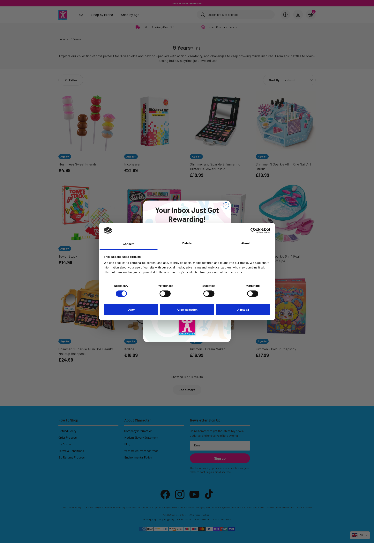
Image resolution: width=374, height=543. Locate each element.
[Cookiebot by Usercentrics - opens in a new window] (253, 230)
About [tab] (245, 243)
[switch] (165, 293)
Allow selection (187, 309)
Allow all (243, 309)
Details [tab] (187, 243)
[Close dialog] (226, 205)
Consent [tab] (128, 244)
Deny (131, 309)
